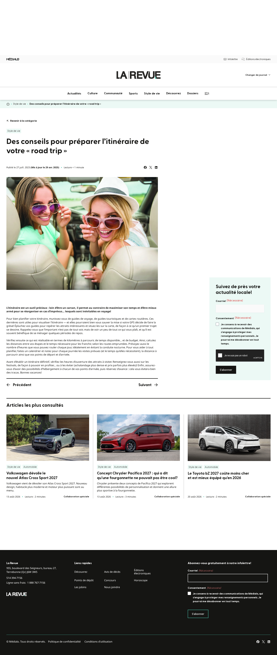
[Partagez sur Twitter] (150, 167)
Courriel (229, 300)
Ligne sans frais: (25, 582)
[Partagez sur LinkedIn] (156, 167)
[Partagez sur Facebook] (145, 167)
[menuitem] (258, 75)
